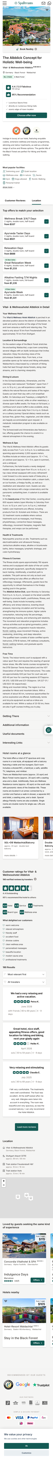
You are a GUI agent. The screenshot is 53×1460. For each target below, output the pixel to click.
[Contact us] (43, 3)
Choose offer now (26, 115)
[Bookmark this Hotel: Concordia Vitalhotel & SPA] (6, 1236)
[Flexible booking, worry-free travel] (36, 49)
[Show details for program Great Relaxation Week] (46, 265)
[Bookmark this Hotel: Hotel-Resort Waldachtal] (6, 1301)
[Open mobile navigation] (5, 3)
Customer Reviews (15, 200)
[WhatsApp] (49, 3)
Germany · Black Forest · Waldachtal (20, 72)
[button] (18, 1197)
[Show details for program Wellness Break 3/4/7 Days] (46, 221)
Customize (26, 1453)
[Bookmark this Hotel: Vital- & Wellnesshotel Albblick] (47, 10)
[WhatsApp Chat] (48, 730)
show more (7, 187)
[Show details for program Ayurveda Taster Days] (46, 236)
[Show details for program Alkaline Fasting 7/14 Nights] (46, 280)
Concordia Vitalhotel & (23, 1261)
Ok (26, 1446)
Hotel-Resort (21, 1326)
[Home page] (23, 3)
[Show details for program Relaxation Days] (46, 251)
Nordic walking (9, 631)
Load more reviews (26, 1127)
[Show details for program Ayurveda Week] (46, 295)
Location (36, 200)
